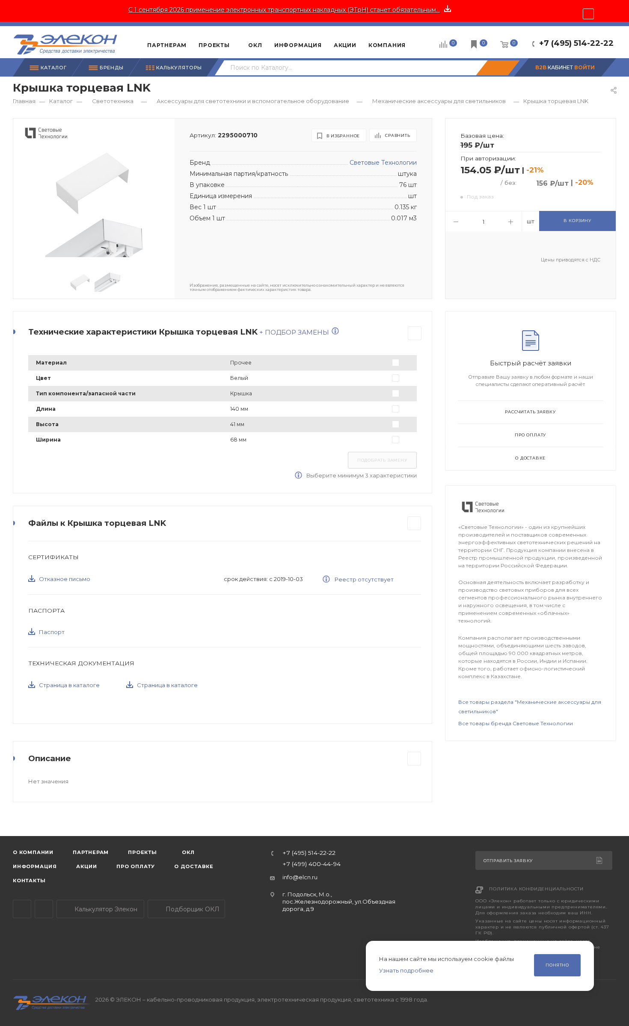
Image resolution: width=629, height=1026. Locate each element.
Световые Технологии (383, 162)
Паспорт (52, 632)
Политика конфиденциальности (536, 889)
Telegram (22, 909)
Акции (86, 866)
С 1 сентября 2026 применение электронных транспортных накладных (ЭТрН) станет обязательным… (284, 10)
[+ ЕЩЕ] (425, 42)
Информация (35, 866)
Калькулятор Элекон (105, 909)
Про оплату (530, 435)
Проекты (142, 852)
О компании (33, 852)
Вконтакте (44, 909)
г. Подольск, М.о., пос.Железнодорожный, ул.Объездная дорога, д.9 (338, 902)
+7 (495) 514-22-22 (576, 43)
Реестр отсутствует (363, 579)
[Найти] (497, 67)
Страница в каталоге (69, 685)
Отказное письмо (64, 578)
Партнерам (91, 852)
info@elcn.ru (299, 877)
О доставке (530, 458)
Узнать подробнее (406, 970)
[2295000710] (93, 182)
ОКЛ (188, 852)
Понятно (557, 965)
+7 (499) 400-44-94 (311, 864)
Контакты (29, 881)
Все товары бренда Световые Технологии (515, 723)
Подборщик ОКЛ (192, 909)
